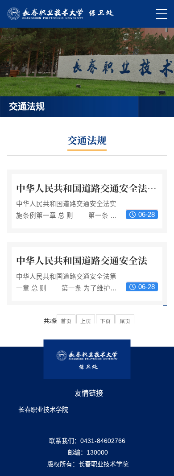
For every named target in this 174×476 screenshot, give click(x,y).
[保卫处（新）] (61, 14)
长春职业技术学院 (43, 409)
